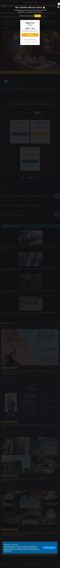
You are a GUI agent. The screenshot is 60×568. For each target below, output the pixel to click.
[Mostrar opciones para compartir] (58, 7)
